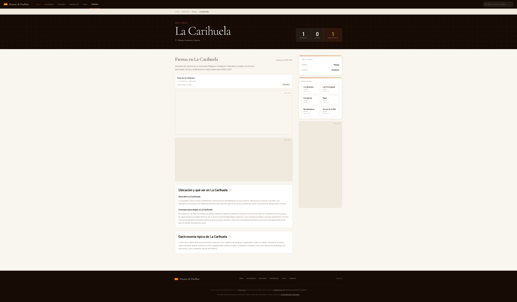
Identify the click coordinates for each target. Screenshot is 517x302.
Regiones (61, 4)
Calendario (49, 4)
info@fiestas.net (279, 290)
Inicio (177, 12)
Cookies (339, 278)
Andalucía (185, 12)
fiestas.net (242, 290)
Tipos (85, 4)
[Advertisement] (234, 114)
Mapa (38, 4)
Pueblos (95, 4)
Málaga (194, 12)
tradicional (286, 84)
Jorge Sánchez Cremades (290, 294)
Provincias (74, 4)
